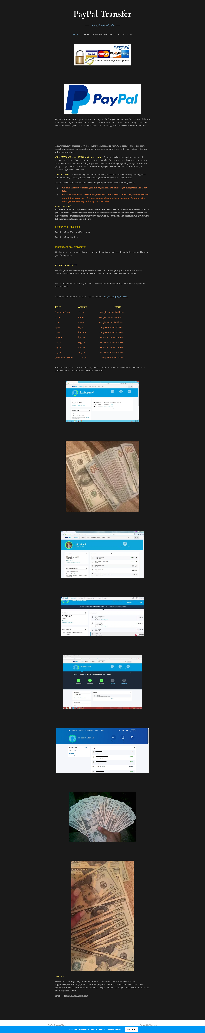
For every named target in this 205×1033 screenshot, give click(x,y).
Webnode (153, 1025)
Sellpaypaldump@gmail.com (114, 296)
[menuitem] (77, 35)
